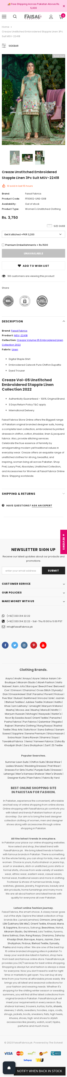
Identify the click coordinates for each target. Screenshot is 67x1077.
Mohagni (31, 714)
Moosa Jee (22, 710)
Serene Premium (35, 733)
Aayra (9, 678)
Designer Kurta (16, 778)
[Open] (9, 1067)
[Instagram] (24, 645)
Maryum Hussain (15, 714)
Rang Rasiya (44, 725)
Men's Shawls (54, 774)
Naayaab (44, 714)
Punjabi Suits (42, 770)
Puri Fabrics (30, 721)
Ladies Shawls (14, 766)
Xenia (28, 741)
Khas (7, 706)
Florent (48, 694)
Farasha (38, 694)
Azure (35, 678)
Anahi (17, 678)
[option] (33, 99)
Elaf (29, 694)
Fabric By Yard (51, 778)
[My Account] (51, 17)
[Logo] (33, 16)
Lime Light (57, 920)
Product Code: (11, 198)
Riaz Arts (17, 729)
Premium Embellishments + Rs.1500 (26, 245)
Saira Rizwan (31, 737)
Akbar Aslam (49, 678)
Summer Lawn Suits (16, 762)
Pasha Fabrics (12, 721)
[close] (64, 6)
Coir (6, 690)
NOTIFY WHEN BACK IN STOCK (39, 1071)
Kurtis (29, 770)
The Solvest (56, 1042)
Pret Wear (54, 766)
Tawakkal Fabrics (12, 741)
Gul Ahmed (30, 931)
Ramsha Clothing (25, 725)
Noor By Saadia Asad (18, 718)
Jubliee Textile (34, 702)
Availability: (9, 204)
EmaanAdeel (17, 694)
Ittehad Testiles (15, 702)
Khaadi (51, 923)
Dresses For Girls (15, 770)
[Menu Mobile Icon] (4, 16)
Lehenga (9, 774)
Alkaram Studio (26, 682)
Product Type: (10, 209)
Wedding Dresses (35, 766)
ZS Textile (57, 745)
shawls (57, 1006)
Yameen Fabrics (43, 741)
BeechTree (45, 686)
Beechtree (48, 927)
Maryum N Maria (52, 706)
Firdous (58, 694)
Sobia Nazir (14, 737)
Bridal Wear (54, 762)
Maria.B (45, 710)
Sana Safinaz (46, 729)
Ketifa (58, 702)
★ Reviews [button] (64, 542)
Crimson (16, 690)
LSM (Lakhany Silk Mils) (16, 923)
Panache (55, 718)
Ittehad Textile (40, 943)
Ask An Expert (42, 505)
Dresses (56, 770)
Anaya (27, 678)
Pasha (7, 947)
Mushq (35, 710)
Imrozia (42, 698)
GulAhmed (29, 698)
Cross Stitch (43, 690)
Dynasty (57, 690)
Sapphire (17, 733)
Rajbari (9, 725)
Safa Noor (30, 729)
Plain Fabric (34, 778)
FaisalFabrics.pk (23, 1042)
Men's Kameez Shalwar (30, 774)
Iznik (51, 698)
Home (5, 27)
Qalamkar (44, 721)
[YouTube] (43, 645)
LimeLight (34, 706)
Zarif (47, 745)
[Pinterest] (33, 645)
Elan (5, 694)
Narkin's (56, 714)
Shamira (45, 737)
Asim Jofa (19, 686)
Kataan (48, 702)
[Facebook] (5, 645)
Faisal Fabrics (33, 193)
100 (9, 276)
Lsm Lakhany (19, 706)
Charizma (29, 690)
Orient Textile (40, 718)
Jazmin (60, 698)
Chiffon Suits (37, 762)
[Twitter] (14, 645)
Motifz (54, 710)
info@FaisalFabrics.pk (20, 627)
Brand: (6, 193)
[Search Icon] (15, 17)
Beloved (59, 686)
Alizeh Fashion (46, 682)
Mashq (10, 710)
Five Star (7, 698)
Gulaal (18, 698)
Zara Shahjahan (33, 745)
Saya (55, 737)
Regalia (57, 721)
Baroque (31, 686)
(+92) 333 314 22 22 (18, 616)
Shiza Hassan (55, 733)
